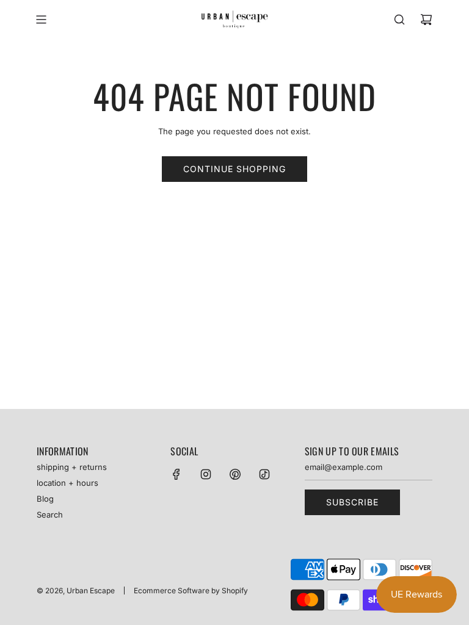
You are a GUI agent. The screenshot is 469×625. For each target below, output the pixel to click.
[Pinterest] (235, 474)
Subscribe (352, 502)
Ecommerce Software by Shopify (191, 590)
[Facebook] (176, 474)
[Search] (399, 19)
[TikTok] (264, 474)
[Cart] (426, 19)
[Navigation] (40, 19)
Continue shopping (234, 169)
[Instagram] (205, 474)
